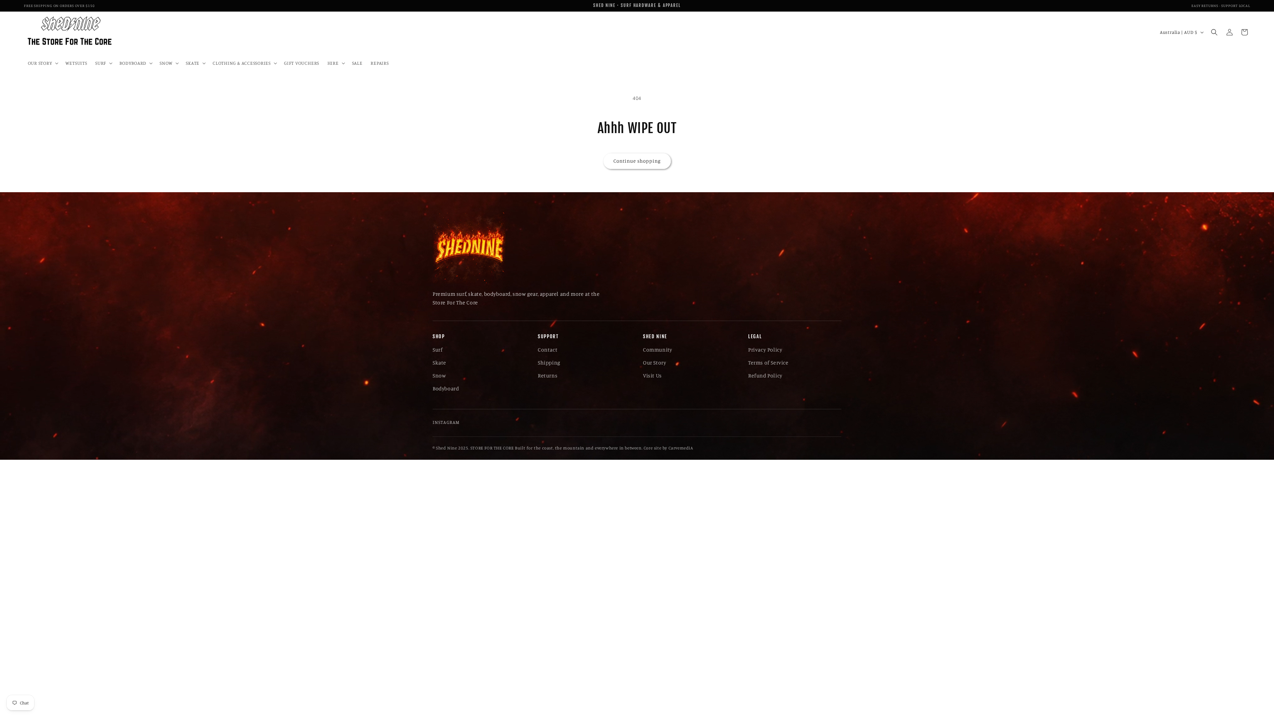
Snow (439, 375)
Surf (438, 349)
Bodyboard (446, 388)
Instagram (446, 422)
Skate (439, 362)
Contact (547, 349)
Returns (547, 375)
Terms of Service (768, 362)
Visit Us (652, 375)
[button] (42, 63)
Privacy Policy (765, 349)
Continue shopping (637, 161)
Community (657, 349)
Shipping (549, 362)
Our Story (654, 362)
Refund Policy (765, 375)
